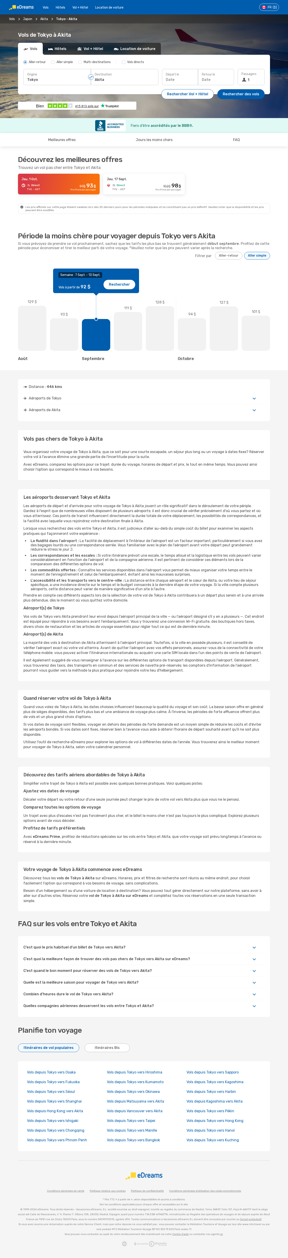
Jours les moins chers (154, 140)
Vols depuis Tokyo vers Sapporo (213, 1072)
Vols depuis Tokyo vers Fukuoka (53, 1082)
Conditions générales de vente (65, 1191)
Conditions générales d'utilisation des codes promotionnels (205, 1191)
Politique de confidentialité (147, 1191)
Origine (32, 74)
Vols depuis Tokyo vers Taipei (131, 1121)
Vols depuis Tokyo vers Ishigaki (52, 1121)
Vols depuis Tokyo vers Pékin (210, 1111)
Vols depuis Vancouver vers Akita (134, 1111)
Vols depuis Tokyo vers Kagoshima (215, 1082)
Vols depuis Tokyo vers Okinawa (133, 1091)
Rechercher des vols (241, 94)
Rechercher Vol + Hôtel (187, 94)
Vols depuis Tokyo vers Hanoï (211, 1130)
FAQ (236, 140)
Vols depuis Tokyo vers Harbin (211, 1091)
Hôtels (60, 7)
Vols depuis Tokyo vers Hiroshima (134, 1072)
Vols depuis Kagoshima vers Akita (215, 1101)
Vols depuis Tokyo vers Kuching (213, 1140)
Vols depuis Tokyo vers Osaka (51, 1072)
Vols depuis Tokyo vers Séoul (51, 1091)
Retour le (208, 74)
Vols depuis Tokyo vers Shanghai (54, 1101)
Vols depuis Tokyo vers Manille (132, 1130)
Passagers (248, 74)
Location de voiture (109, 7)
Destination (103, 74)
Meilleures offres (62, 140)
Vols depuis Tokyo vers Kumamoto (135, 1082)
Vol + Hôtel (80, 7)
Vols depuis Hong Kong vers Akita (55, 1111)
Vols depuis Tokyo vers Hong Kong (215, 1121)
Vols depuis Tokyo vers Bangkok (133, 1140)
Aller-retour (228, 256)
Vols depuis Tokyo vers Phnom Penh (57, 1140)
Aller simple (257, 256)
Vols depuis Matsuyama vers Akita (135, 1101)
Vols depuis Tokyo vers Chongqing (55, 1130)
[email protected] (250, 1219)
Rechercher (119, 284)
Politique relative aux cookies (108, 1191)
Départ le (172, 74)
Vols (46, 7)
